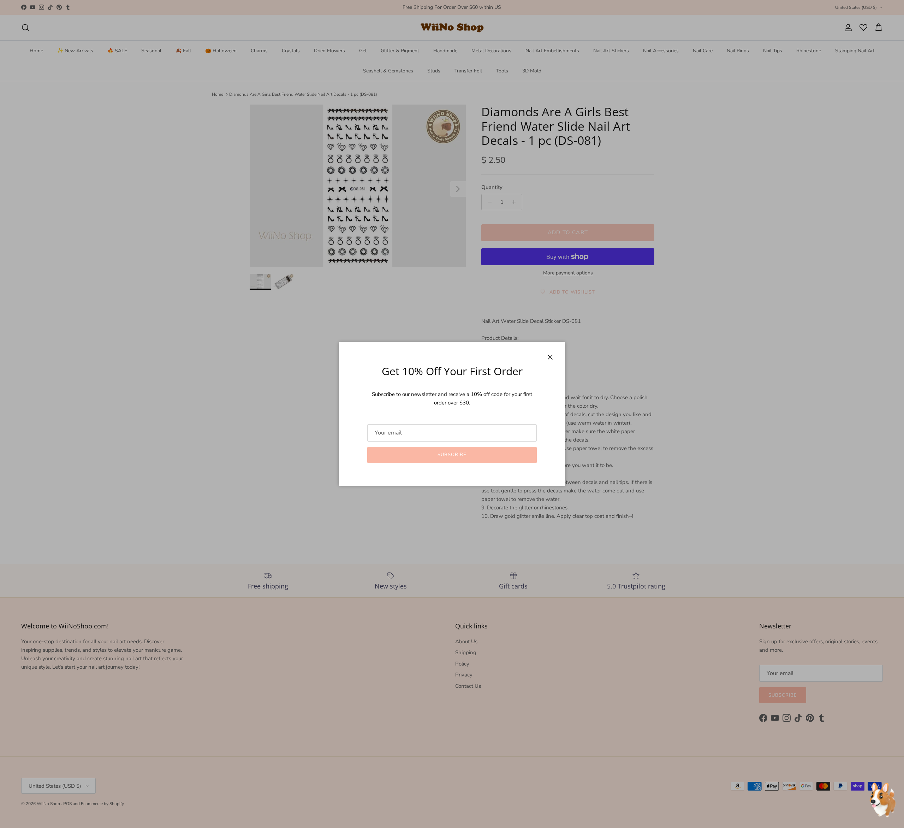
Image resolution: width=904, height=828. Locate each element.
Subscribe (452, 454)
